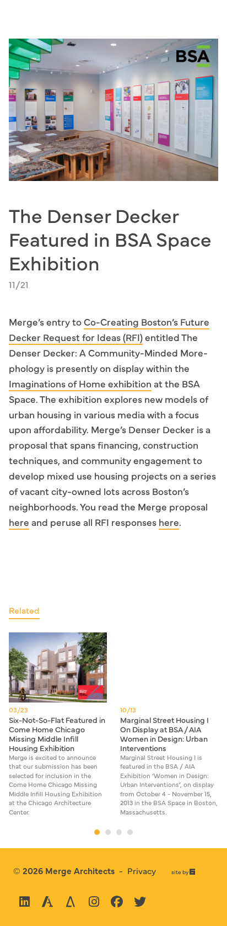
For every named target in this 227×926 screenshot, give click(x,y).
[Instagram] (94, 902)
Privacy (141, 870)
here (19, 522)
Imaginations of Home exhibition (80, 383)
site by (183, 872)
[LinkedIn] (24, 902)
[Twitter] (140, 902)
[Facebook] (117, 902)
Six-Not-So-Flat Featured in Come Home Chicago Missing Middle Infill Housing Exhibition (57, 733)
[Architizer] (71, 902)
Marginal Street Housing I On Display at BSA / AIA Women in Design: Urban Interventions (164, 733)
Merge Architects (80, 870)
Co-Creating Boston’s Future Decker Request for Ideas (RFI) (109, 329)
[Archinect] (47, 902)
